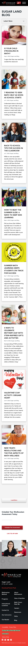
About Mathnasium (18, 593)
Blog (15, 620)
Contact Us (5, 610)
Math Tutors (18, 603)
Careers (16, 608)
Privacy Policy (12, 627)
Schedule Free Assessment (12, 527)
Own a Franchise (19, 598)
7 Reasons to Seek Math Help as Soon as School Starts (13, 95)
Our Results (5, 619)
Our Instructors (6, 615)
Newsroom (17, 612)
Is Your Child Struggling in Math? (11, 51)
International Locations (6, 604)
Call (12, 533)
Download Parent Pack (9, 588)
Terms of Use (5, 637)
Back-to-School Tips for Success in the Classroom (13, 148)
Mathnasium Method (6, 593)
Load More (14, 500)
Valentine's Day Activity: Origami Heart (12, 395)
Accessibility (5, 627)
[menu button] (19, 3)
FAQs (16, 616)
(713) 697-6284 (7, 584)
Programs (5, 599)
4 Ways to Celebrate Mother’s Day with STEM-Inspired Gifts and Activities (13, 333)
